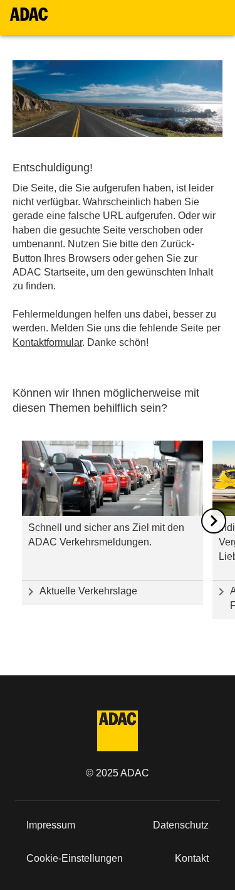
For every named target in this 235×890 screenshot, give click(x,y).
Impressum (50, 825)
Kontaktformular (47, 342)
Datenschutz (181, 825)
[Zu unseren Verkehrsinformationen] (112, 478)
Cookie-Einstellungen (74, 858)
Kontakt (192, 858)
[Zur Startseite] (29, 14)
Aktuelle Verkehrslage (88, 591)
